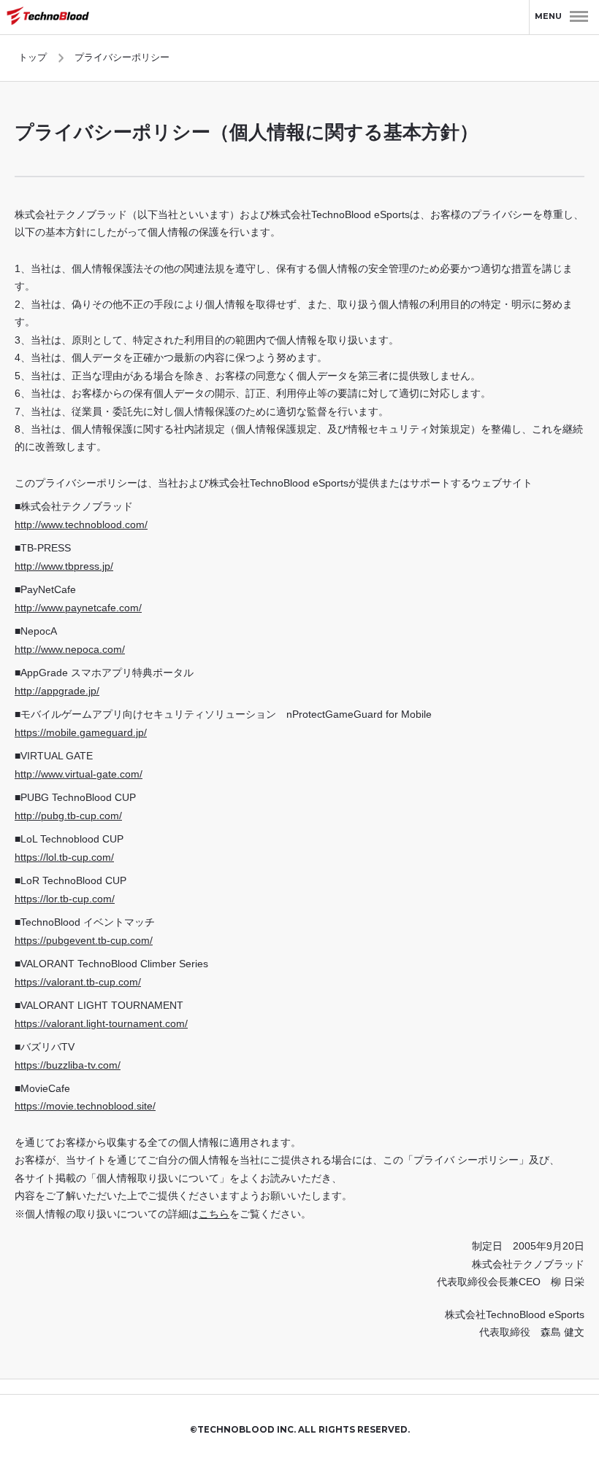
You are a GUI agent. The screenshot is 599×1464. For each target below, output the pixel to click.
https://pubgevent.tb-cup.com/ (84, 940)
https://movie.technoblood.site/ (85, 1106)
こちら (214, 1214)
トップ (32, 57)
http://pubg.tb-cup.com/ (68, 815)
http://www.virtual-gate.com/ (78, 774)
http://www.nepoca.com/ (70, 649)
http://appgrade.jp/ (57, 691)
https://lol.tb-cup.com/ (64, 857)
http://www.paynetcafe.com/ (78, 608)
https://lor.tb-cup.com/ (65, 899)
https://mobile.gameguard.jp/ (81, 732)
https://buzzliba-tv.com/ (68, 1065)
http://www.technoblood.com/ (81, 524)
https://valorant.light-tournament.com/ (101, 1023)
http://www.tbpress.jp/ (64, 566)
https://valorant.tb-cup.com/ (78, 982)
